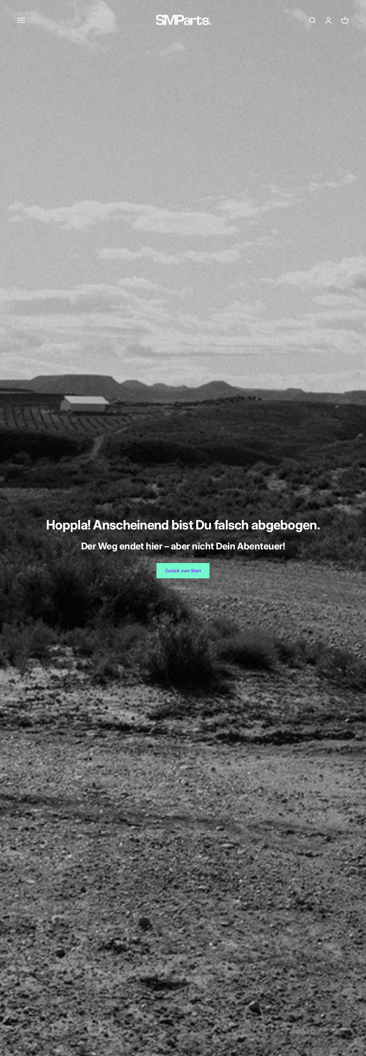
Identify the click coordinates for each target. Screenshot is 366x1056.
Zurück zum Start (183, 570)
